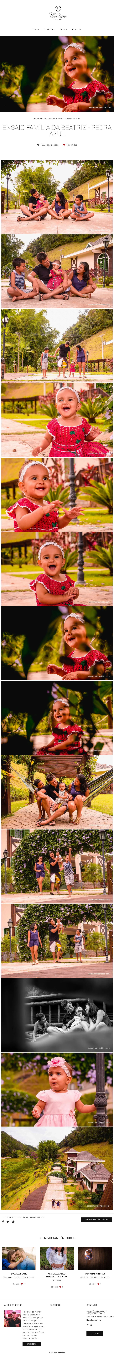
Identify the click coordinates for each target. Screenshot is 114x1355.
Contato (76, 29)
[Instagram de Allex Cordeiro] (91, 1325)
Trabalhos (49, 29)
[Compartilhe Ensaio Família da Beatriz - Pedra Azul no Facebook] (3, 1221)
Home (36, 29)
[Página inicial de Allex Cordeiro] (57, 13)
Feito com (57, 1353)
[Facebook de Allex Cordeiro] (87, 1325)
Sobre (64, 29)
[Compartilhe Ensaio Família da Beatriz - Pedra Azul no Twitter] (8, 1221)
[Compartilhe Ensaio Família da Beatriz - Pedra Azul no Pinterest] (13, 1221)
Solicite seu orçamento (97, 1220)
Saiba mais (32, 1344)
